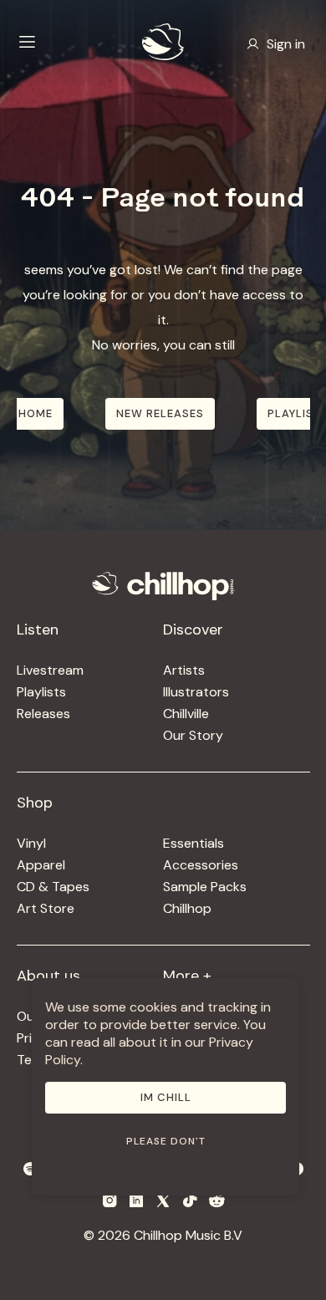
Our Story (193, 735)
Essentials (193, 843)
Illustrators (196, 692)
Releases (43, 713)
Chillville (186, 713)
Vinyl (31, 843)
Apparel (41, 865)
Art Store (45, 908)
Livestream (50, 670)
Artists (184, 670)
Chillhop (187, 908)
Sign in (286, 44)
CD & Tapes (53, 886)
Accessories (200, 865)
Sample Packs (205, 886)
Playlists (41, 692)
